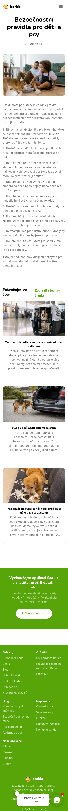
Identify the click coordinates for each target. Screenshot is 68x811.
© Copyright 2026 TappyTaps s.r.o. (34, 785)
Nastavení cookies (48, 724)
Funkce (41, 718)
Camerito (8, 752)
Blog (6, 669)
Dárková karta (12, 681)
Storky (7, 764)
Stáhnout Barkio (13, 658)
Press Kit (42, 674)
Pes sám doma (12, 726)
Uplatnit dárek (11, 675)
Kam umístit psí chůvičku (13, 709)
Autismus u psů (13, 732)
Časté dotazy (44, 706)
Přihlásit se (10, 687)
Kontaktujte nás (46, 729)
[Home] (34, 780)
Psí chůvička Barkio (48, 658)
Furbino (8, 758)
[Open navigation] (61, 6)
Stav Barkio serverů (15, 692)
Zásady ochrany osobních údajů (34, 790)
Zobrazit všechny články (47, 292)
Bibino (7, 746)
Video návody (45, 712)
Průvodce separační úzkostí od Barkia (48, 666)
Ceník (6, 664)
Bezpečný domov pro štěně (16, 719)
